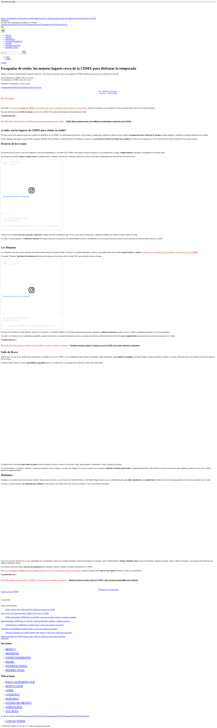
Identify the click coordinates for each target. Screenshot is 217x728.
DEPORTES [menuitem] (10, 39)
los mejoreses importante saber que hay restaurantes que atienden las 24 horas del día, (49, 108)
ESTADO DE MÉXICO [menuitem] (66, 18)
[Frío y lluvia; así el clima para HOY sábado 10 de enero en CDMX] (30, 610)
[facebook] (8, 25)
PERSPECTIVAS (14, 670)
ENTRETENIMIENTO (18, 657)
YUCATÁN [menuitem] (91, 18)
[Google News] (108, 590)
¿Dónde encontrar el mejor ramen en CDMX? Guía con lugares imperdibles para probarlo (103, 580)
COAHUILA (12, 694)
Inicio (7, 57)
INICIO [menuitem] (8, 35)
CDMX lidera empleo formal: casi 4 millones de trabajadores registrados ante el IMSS (98, 121)
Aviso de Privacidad (58, 726)
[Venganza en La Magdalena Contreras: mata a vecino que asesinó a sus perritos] (34, 625)
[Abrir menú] (3, 31)
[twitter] (20, 25)
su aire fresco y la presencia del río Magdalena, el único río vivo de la (170, 252)
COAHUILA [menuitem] (43, 18)
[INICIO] (4, 21)
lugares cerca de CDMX (9, 592)
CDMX (8, 59)
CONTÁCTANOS (15, 721)
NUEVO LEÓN (14, 686)
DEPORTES (12, 653)
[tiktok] (61, 25)
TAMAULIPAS (13, 707)
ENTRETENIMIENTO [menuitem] (14, 41)
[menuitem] (110, 649)
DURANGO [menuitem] (53, 18)
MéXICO (10, 649)
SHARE (9, 661)
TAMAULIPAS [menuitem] (81, 18)
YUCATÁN (11, 711)
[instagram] (32, 25)
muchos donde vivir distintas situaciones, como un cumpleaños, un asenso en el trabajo (42, 571)
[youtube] (47, 25)
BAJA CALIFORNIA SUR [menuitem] (11, 18)
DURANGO (12, 698)
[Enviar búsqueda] (24, 52)
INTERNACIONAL (16, 666)
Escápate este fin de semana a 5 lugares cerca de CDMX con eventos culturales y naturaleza (105, 345)
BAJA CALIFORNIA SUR (20, 681)
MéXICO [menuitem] (8, 37)
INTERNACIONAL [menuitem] (13, 46)
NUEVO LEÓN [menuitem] (27, 18)
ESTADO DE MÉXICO (18, 702)
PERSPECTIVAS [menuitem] (11, 48)
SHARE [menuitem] (8, 43)
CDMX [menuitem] (36, 18)
